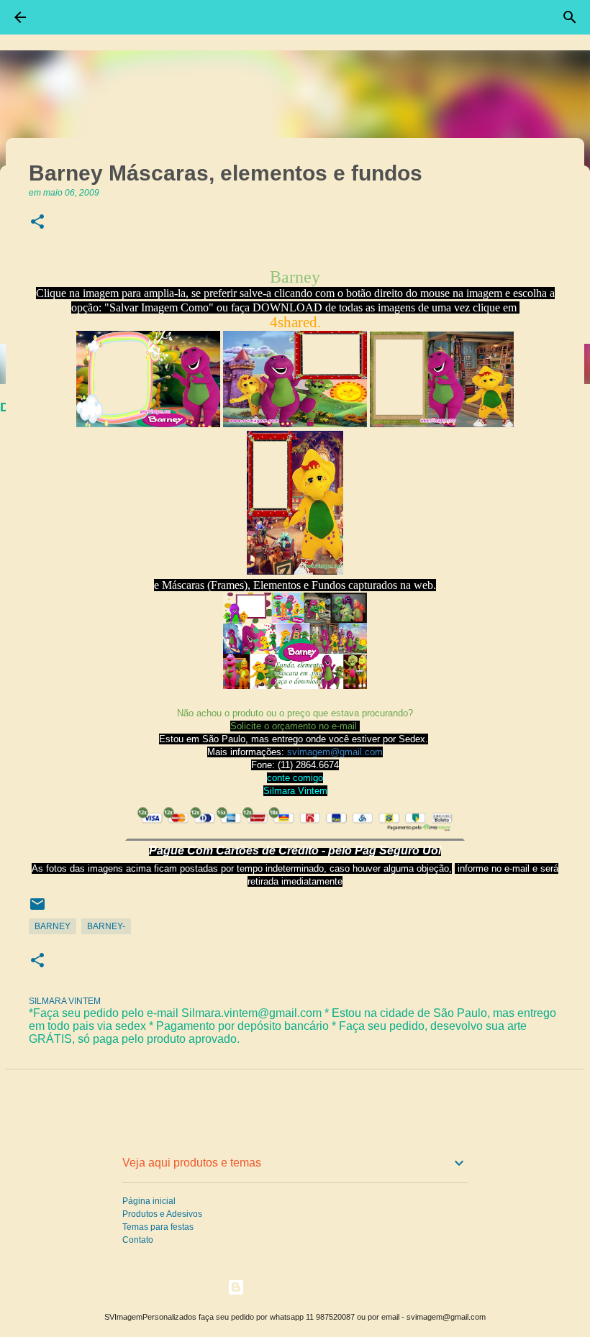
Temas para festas (158, 1227)
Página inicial (149, 1201)
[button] (37, 222)
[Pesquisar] (569, 17)
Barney (53, 926)
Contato (137, 1240)
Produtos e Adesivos (162, 1214)
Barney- (106, 926)
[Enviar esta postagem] (37, 910)
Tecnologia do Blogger (304, 1287)
